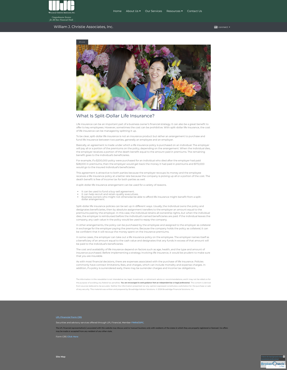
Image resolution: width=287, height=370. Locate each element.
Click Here (72, 336)
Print (82, 42)
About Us (132, 11)
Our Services (153, 11)
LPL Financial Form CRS (69, 317)
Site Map (60, 356)
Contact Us (194, 11)
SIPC (141, 322)
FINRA (134, 322)
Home (117, 11)
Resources (173, 11)
